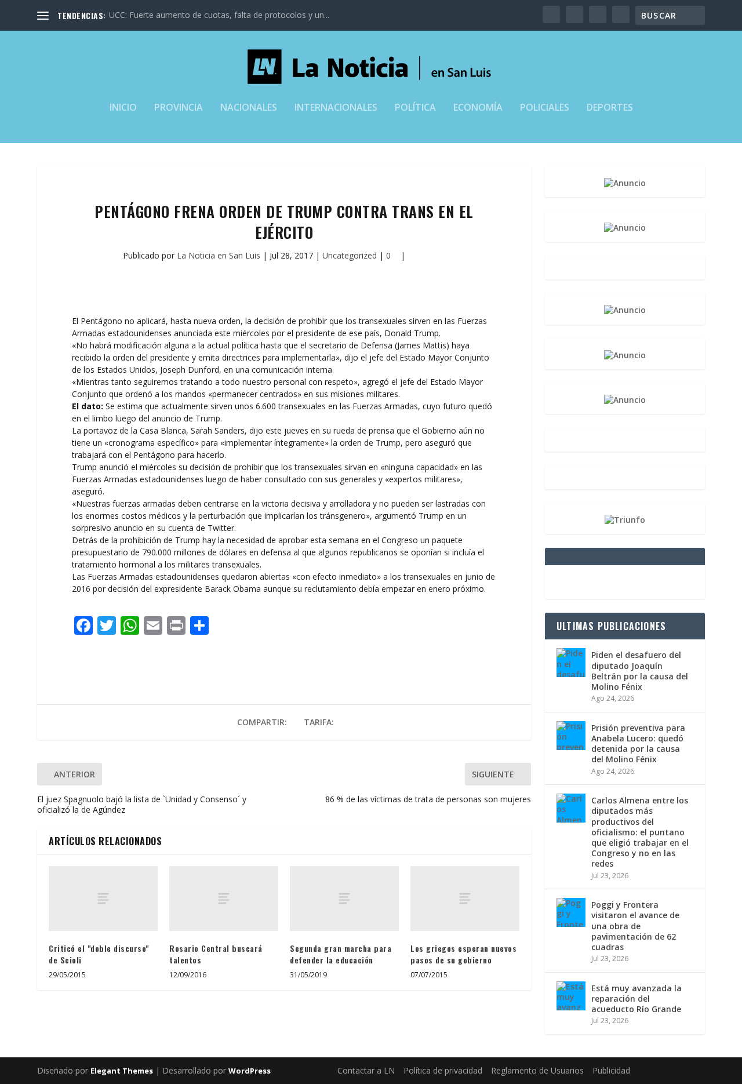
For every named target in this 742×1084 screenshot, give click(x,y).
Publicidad (611, 1070)
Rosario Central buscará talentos (216, 954)
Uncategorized (349, 255)
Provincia (178, 108)
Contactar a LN (366, 1070)
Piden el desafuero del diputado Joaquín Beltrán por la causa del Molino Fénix (639, 670)
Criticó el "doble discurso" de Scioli (99, 954)
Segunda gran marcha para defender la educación (340, 954)
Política (415, 108)
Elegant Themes (121, 1070)
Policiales (544, 108)
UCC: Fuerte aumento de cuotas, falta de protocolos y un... (219, 14)
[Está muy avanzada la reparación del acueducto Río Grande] (570, 995)
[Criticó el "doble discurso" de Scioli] (103, 899)
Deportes (610, 108)
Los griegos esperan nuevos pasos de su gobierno (463, 954)
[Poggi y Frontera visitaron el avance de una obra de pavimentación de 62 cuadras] (570, 912)
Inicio (123, 108)
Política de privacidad (442, 1070)
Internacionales (335, 108)
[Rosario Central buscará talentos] (223, 899)
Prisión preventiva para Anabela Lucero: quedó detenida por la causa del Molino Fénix (638, 743)
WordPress (249, 1070)
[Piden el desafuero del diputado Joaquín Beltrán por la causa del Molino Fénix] (570, 662)
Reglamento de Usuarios (537, 1070)
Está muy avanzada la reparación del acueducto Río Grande (636, 998)
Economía (478, 108)
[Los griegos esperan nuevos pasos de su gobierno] (464, 899)
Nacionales (248, 108)
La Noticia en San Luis (218, 255)
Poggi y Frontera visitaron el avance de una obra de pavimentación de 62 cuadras (635, 925)
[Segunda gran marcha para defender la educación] (344, 899)
